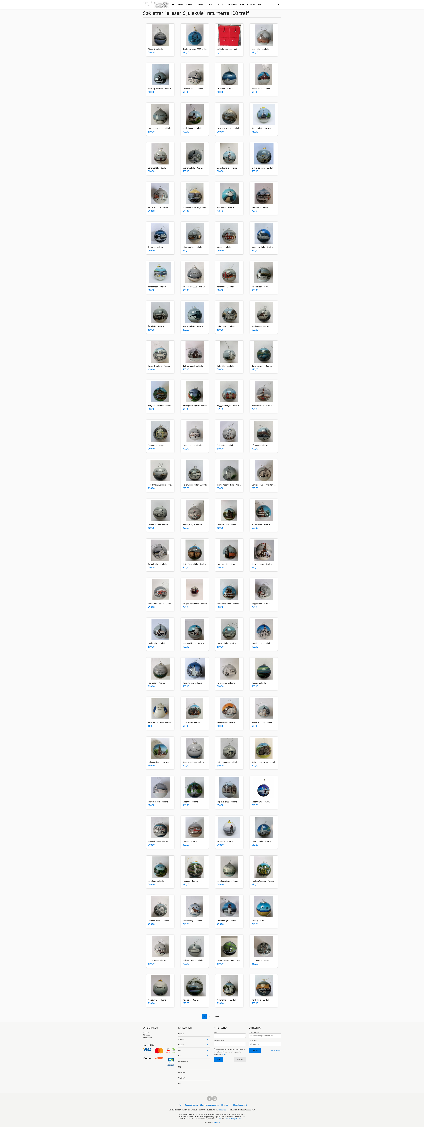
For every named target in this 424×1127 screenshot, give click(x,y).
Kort (219, 4)
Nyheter (180, 4)
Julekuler (189, 4)
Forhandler (251, 4)
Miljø (242, 4)
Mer (259, 4)
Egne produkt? (232, 4)
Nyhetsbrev (225, 1105)
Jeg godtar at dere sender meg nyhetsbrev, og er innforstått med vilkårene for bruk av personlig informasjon (229, 1051)
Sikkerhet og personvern (209, 1105)
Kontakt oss (147, 1037)
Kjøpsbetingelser (191, 1105)
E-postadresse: (219, 1040)
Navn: (216, 1032)
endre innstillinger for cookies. (234, 1119)
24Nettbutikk (216, 1123)
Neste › (217, 1016)
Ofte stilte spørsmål (240, 1105)
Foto (210, 4)
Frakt (180, 1105)
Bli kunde (146, 1035)
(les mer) (223, 1054)
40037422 (222, 1109)
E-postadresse (254, 1032)
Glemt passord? (276, 1050)
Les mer (240, 1059)
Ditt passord (253, 1040)
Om (179, 1083)
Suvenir (201, 4)
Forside (146, 1032)
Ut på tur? (181, 1078)
